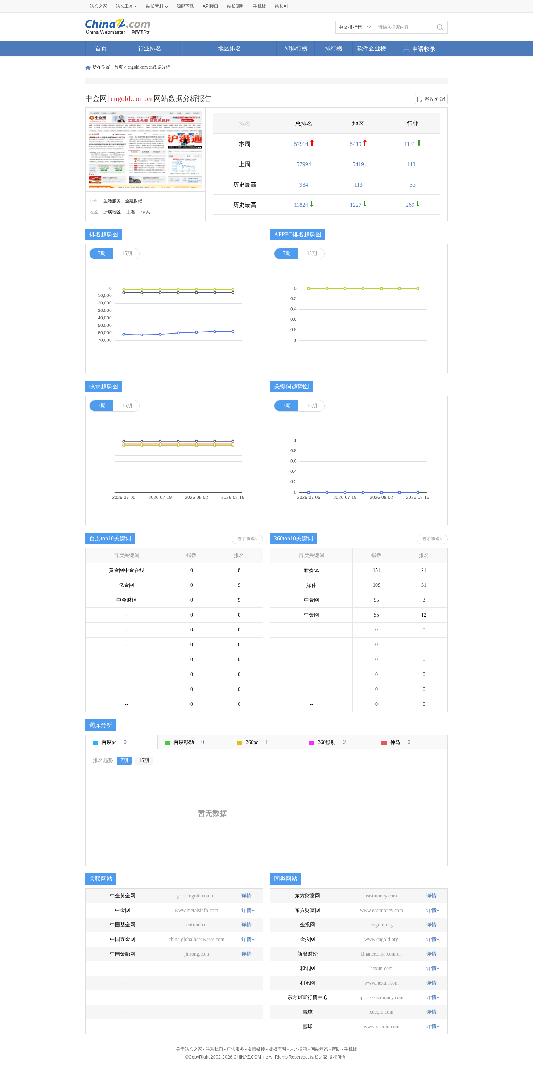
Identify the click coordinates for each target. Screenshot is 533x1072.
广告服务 (235, 1049)
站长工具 (124, 6)
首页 (101, 48)
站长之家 (98, 6)
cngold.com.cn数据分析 (149, 67)
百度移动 (189, 742)
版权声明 (277, 1049)
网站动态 (319, 1049)
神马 (400, 742)
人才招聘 (298, 1049)
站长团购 (235, 6)
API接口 (210, 6)
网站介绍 (435, 99)
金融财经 (133, 201)
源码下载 (185, 6)
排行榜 (333, 48)
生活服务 (112, 201)
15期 (127, 253)
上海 (130, 212)
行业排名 (149, 48)
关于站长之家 (189, 1049)
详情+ (248, 896)
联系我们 (214, 1049)
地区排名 (229, 48)
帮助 (336, 1049)
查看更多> (247, 539)
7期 (102, 253)
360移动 (332, 742)
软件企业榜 (371, 48)
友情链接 (256, 1049)
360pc (257, 742)
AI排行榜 (295, 48)
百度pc (114, 742)
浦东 (145, 212)
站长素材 (155, 6)
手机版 (350, 1049)
